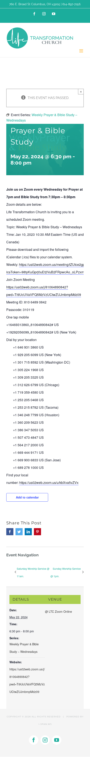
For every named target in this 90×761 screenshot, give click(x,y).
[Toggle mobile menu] (81, 51)
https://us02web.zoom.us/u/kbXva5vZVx (48, 482)
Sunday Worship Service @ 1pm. (65, 572)
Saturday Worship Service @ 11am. (33, 572)
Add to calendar (27, 497)
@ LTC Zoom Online (58, 611)
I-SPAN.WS (45, 724)
